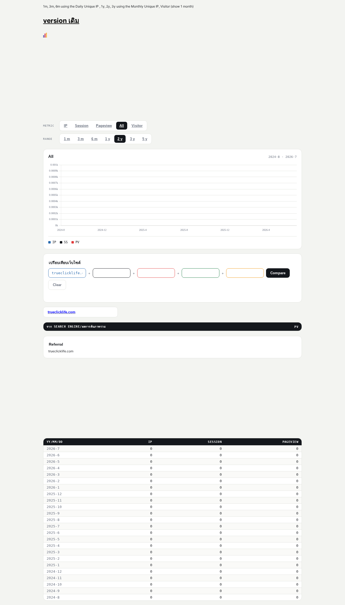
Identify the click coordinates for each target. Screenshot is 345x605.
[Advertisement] (172, 78)
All (121, 126)
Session (81, 126)
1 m (67, 139)
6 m (94, 139)
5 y (144, 139)
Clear (57, 285)
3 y (132, 139)
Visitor (137, 126)
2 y (120, 139)
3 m (81, 139)
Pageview (104, 126)
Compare (277, 273)
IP (65, 126)
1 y (107, 139)
